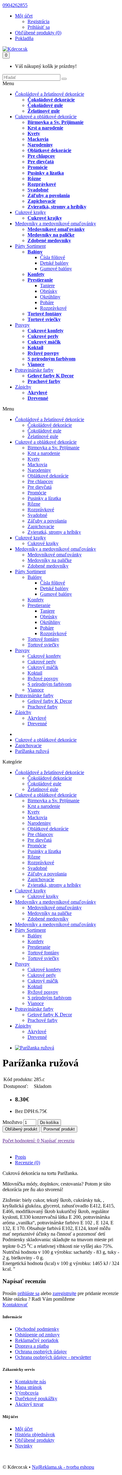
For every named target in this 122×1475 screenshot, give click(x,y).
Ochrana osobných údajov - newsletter (53, 1357)
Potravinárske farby (34, 370)
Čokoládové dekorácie (51, 99)
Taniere (47, 285)
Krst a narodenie (45, 127)
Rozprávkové (42, 184)
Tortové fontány (45, 313)
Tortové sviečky (44, 319)
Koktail (35, 347)
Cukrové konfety (46, 330)
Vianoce (36, 364)
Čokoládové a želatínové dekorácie (49, 94)
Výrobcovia (26, 1393)
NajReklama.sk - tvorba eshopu (63, 1467)
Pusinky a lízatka (46, 173)
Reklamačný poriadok (36, 1340)
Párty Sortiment (30, 246)
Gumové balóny (56, 268)
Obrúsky (48, 291)
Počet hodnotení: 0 (21, 1140)
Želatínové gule (44, 111)
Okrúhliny (50, 296)
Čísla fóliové (52, 257)
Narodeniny (40, 144)
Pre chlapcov (41, 156)
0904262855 (15, 5)
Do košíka (49, 1122)
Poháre (47, 302)
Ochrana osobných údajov (41, 1351)
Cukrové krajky (30, 212)
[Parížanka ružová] (34, 1047)
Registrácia (38, 21)
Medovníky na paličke (51, 234)
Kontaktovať (15, 1304)
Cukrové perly (43, 336)
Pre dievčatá (41, 161)
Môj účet (24, 1429)
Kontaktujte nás (30, 1381)
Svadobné (38, 189)
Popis (20, 1157)
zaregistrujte (64, 1293)
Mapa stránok (28, 1387)
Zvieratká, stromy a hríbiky (57, 206)
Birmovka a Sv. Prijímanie (56, 122)
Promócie (38, 167)
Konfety (36, 274)
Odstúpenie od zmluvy (37, 1334)
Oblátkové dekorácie (49, 150)
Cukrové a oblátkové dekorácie (46, 116)
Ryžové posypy (43, 353)
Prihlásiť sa (39, 27)
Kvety (34, 133)
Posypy (22, 325)
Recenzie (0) (27, 1162)
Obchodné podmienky (37, 1329)
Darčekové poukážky (36, 1398)
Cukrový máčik (44, 342)
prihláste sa (28, 1293)
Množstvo (12, 1122)
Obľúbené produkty (34, 1440)
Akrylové (37, 392)
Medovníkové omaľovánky (56, 229)
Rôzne (34, 178)
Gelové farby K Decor (51, 375)
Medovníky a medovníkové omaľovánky (55, 223)
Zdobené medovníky (49, 240)
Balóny (35, 251)
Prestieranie (40, 280)
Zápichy (23, 387)
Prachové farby (44, 381)
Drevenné (38, 398)
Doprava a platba (32, 1346)
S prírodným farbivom (51, 358)
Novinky (24, 1445)
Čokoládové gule (45, 105)
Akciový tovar (29, 1404)
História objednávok (35, 1434)
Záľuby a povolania (49, 195)
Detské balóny (54, 263)
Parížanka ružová (32, 751)
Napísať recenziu (56, 1140)
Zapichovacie (42, 201)
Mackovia (38, 139)
